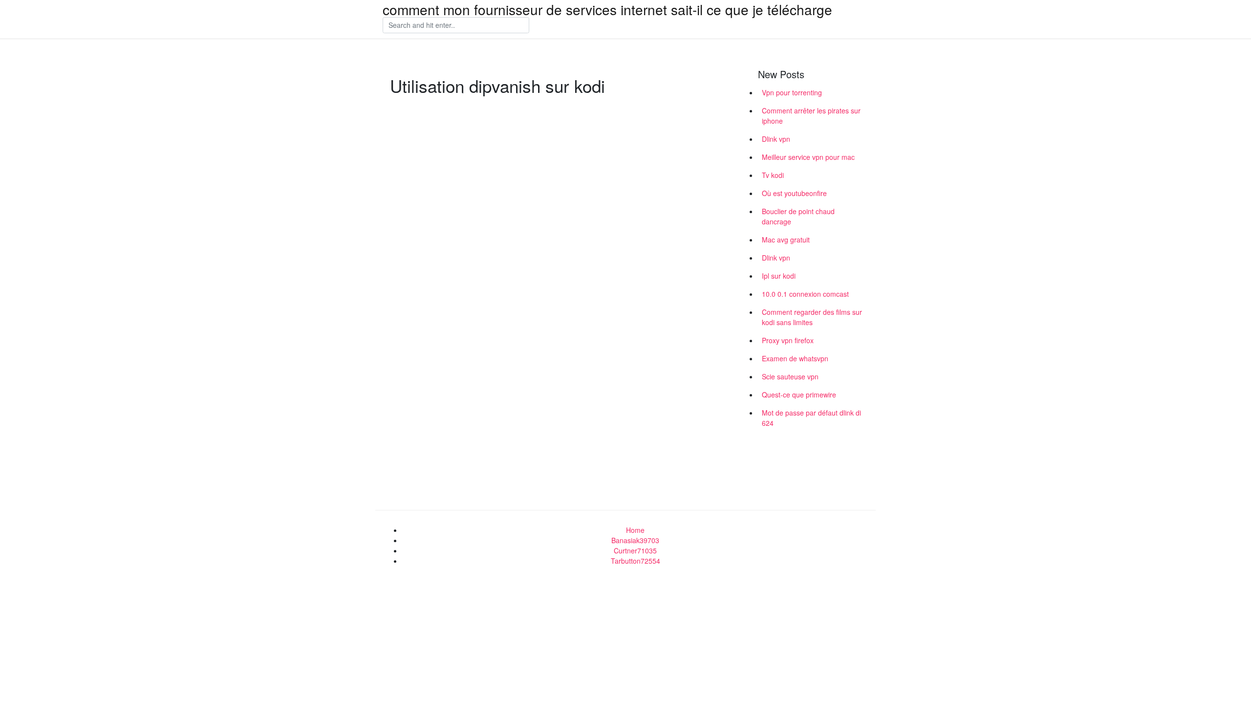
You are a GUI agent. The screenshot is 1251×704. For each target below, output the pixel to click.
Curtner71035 (635, 550)
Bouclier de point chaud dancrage (798, 216)
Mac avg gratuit (786, 239)
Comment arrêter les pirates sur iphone (811, 116)
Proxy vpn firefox (788, 340)
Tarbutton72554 (635, 561)
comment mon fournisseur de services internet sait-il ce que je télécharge (607, 9)
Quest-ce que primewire (799, 394)
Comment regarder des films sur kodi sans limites (812, 317)
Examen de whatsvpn (795, 358)
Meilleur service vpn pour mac (808, 157)
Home (635, 530)
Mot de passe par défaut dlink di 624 (811, 418)
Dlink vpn (776, 139)
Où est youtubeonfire (794, 193)
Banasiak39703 (635, 540)
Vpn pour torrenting (792, 92)
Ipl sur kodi (779, 276)
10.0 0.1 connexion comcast (805, 294)
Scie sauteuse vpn (790, 376)
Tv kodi (773, 175)
